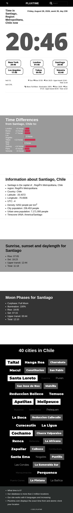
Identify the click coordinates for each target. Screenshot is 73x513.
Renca (18, 441)
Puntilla (57, 456)
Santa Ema (20, 457)
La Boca (19, 417)
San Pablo (56, 370)
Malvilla (50, 386)
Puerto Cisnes (17, 480)
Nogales (41, 456)
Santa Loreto (23, 378)
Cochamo (21, 433)
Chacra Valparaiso (49, 433)
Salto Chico (35, 409)
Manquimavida (23, 472)
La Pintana (37, 480)
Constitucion (35, 370)
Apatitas (23, 401)
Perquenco (47, 472)
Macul (15, 370)
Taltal (13, 362)
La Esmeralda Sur (46, 464)
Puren (59, 378)
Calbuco (37, 449)
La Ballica (56, 480)
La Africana (53, 441)
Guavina (45, 378)
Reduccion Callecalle (46, 417)
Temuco (56, 394)
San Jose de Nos (28, 386)
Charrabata (57, 362)
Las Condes (22, 464)
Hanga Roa (34, 362)
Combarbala (55, 449)
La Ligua (49, 425)
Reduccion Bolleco (26, 394)
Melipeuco (48, 401)
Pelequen (52, 409)
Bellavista (34, 441)
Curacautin (26, 425)
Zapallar (18, 449)
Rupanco (18, 409)
